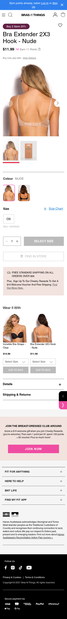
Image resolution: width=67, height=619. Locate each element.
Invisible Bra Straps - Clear (14, 346)
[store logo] (33, 15)
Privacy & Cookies (12, 577)
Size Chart (56, 208)
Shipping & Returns (17, 394)
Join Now (33, 449)
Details (7, 384)
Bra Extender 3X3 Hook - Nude (43, 346)
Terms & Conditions (35, 577)
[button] (57, 103)
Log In (45, 3)
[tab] (33, 384)
